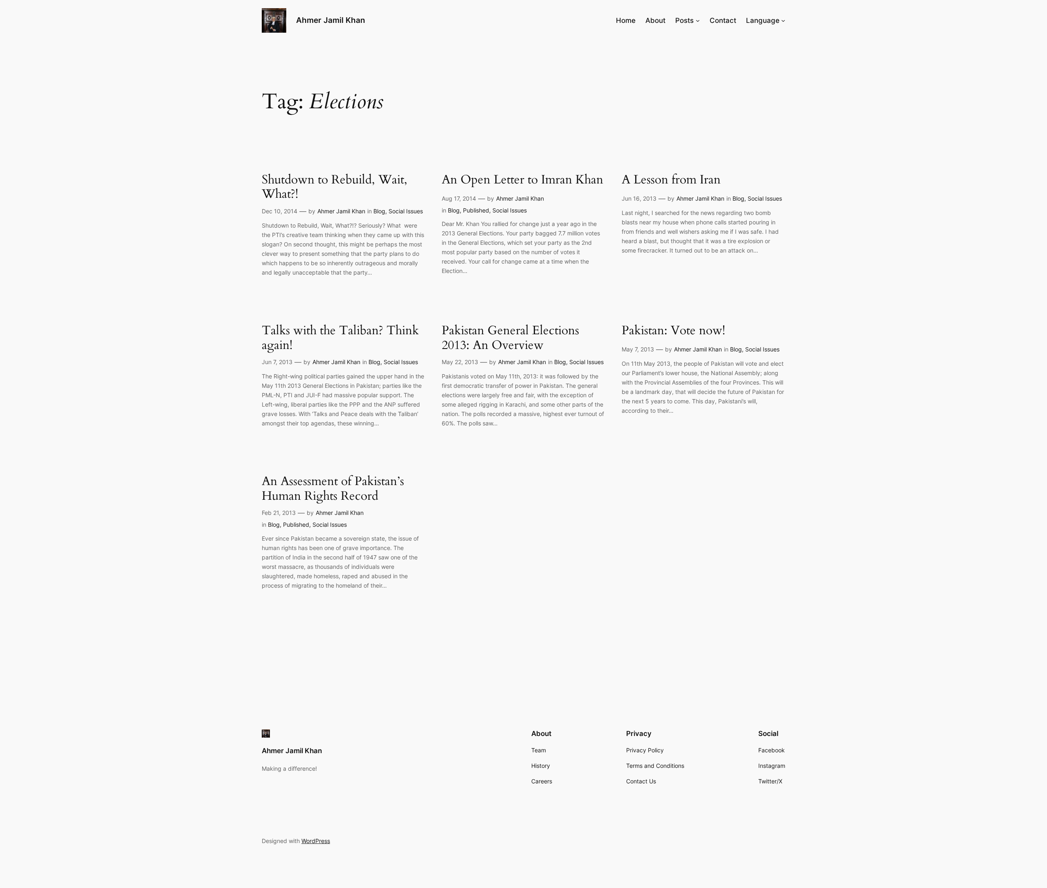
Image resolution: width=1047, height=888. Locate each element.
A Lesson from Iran (671, 180)
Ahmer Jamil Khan (330, 20)
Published (476, 210)
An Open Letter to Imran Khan (522, 180)
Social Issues (406, 211)
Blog (379, 211)
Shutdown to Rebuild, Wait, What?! (334, 187)
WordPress (315, 840)
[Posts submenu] (698, 20)
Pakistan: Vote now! (673, 331)
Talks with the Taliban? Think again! (340, 338)
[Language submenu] (783, 20)
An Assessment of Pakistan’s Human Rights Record (333, 488)
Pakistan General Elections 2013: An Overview (510, 338)
